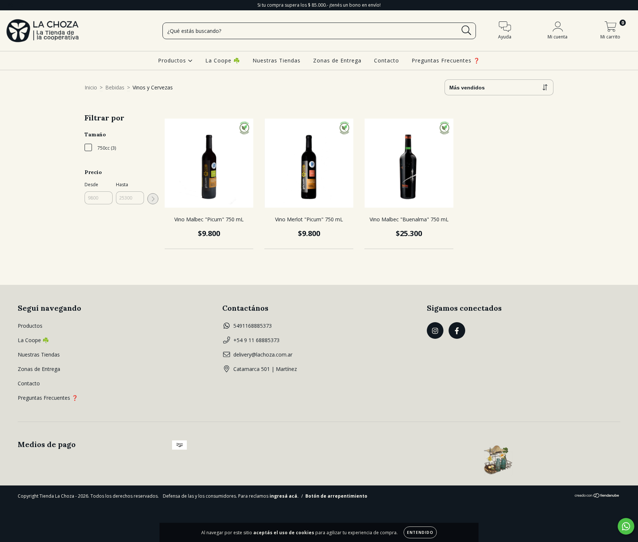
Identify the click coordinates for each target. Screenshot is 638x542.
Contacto (386, 60)
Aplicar (152, 198)
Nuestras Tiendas (277, 60)
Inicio (91, 87)
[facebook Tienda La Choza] (21, 4)
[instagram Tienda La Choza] (11, 4)
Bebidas (114, 87)
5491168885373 (252, 325)
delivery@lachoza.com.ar (262, 354)
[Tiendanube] (597, 496)
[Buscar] (466, 30)
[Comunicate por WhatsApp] (626, 526)
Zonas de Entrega (337, 60)
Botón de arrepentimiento (336, 496)
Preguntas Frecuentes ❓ (446, 60)
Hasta (122, 184)
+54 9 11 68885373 (256, 340)
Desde (91, 184)
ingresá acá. (284, 496)
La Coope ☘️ (222, 60)
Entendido (420, 532)
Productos (173, 60)
